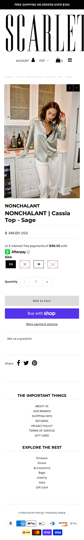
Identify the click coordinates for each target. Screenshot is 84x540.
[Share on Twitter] (26, 363)
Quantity (11, 281)
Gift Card (42, 487)
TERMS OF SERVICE (42, 430)
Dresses (42, 458)
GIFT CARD (42, 435)
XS (11, 264)
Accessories (42, 468)
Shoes (42, 463)
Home (8, 77)
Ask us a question (19, 338)
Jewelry (42, 477)
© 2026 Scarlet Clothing (31, 512)
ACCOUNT (23, 60)
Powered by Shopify (55, 512)
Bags (41, 472)
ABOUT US (42, 406)
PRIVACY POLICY (41, 426)
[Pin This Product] (34, 363)
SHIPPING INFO (42, 416)
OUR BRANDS (42, 411)
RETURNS (41, 421)
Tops (18, 77)
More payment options (42, 324)
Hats (42, 482)
